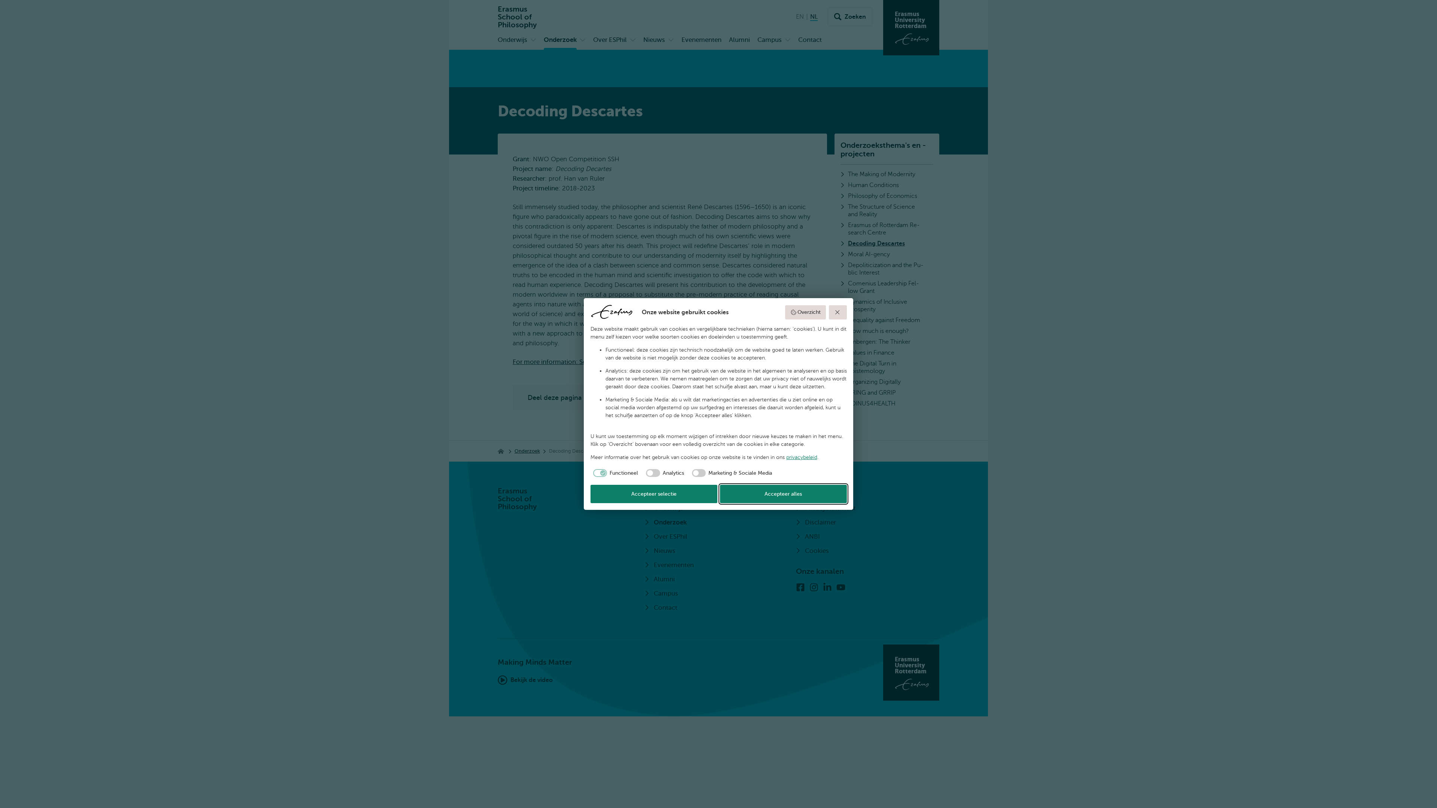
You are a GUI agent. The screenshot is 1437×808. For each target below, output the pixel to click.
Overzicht (809, 312)
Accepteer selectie (654, 494)
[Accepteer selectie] (838, 312)
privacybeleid (801, 457)
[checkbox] (614, 473)
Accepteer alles (783, 494)
